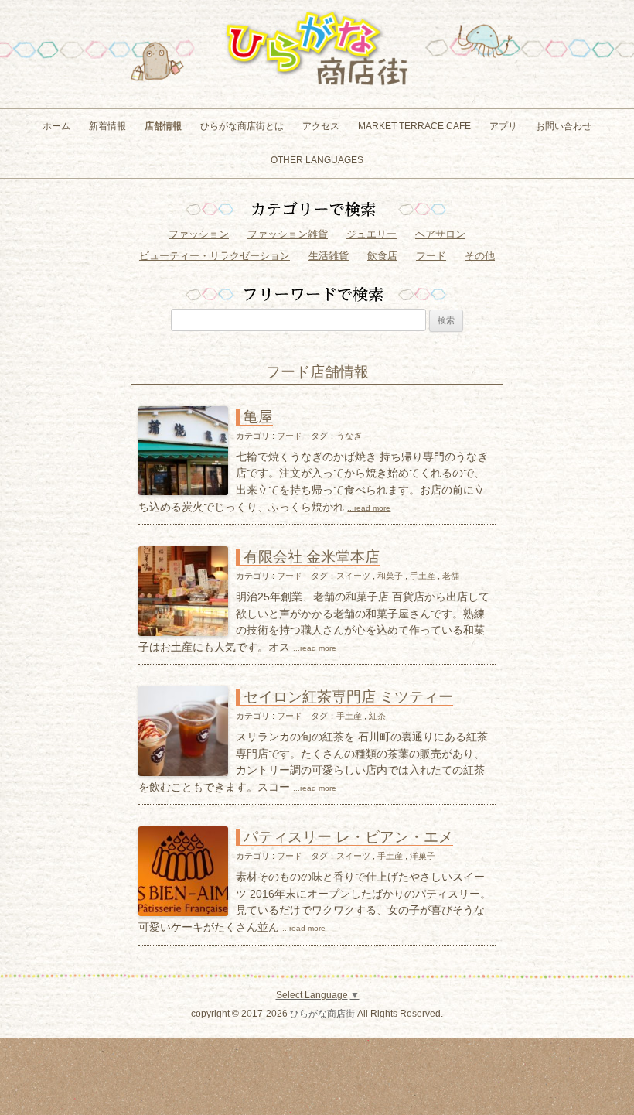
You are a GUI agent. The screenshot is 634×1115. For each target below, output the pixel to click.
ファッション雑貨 (287, 234)
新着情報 (107, 126)
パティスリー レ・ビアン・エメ (348, 837)
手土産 (422, 575)
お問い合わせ (563, 126)
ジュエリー (371, 234)
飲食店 (382, 256)
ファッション (199, 234)
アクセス (320, 126)
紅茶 (377, 715)
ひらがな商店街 (322, 1013)
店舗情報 (163, 126)
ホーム (56, 126)
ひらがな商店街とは (242, 126)
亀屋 (258, 417)
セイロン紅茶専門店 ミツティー (348, 697)
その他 (480, 256)
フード (431, 256)
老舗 (450, 575)
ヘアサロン (440, 234)
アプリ (503, 126)
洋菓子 (422, 855)
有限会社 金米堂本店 (312, 557)
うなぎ (349, 435)
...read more (368, 508)
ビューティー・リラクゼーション (214, 256)
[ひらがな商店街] (317, 90)
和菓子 (390, 575)
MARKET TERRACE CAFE (414, 126)
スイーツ (353, 575)
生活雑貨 (328, 256)
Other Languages (317, 160)
